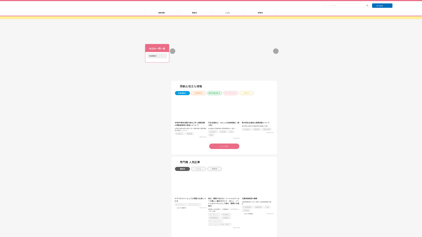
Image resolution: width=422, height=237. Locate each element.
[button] (213, 51)
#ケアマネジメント (194, 178)
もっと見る (157, 92)
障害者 (214, 143)
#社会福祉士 (179, 108)
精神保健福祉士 (214, 67)
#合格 (231, 106)
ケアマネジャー (230, 67)
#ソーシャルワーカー (215, 195)
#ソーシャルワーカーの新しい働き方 (220, 198)
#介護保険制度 (247, 181)
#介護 (267, 181)
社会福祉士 (182, 67)
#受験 (211, 109)
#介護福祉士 (226, 192)
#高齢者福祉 (258, 181)
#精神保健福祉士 (214, 192)
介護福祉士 (198, 67)
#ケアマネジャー (180, 178)
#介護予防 (246, 184)
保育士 (246, 67)
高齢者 (182, 143)
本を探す (380, 6)
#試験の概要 (266, 103)
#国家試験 (189, 108)
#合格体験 (223, 106)
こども (198, 143)
